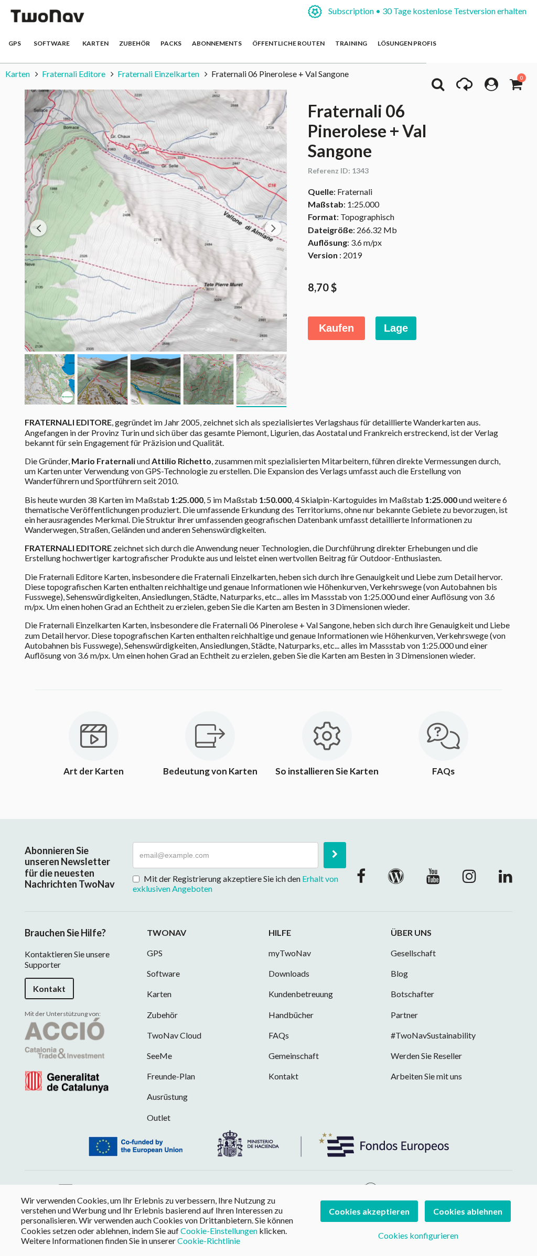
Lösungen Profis (407, 43)
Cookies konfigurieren (418, 1235)
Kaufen (336, 328)
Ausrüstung (167, 1096)
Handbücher (291, 1015)
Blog (399, 973)
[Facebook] (361, 875)
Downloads (288, 973)
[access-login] (491, 87)
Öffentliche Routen (288, 43)
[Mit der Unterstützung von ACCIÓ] (67, 1054)
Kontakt (49, 988)
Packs (170, 43)
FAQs (278, 1035)
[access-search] (437, 87)
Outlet (158, 1117)
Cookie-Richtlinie (208, 1241)
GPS (15, 43)
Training (351, 43)
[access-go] (464, 87)
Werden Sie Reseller (426, 1056)
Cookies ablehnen (467, 1211)
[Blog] (396, 875)
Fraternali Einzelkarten (158, 74)
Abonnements (217, 43)
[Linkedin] (505, 875)
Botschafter (412, 994)
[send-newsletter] (335, 855)
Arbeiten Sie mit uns (426, 1076)
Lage (396, 328)
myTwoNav (289, 953)
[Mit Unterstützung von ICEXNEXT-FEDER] (268, 1142)
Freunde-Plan (171, 1076)
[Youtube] (433, 875)
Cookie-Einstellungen (218, 1231)
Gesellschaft (413, 953)
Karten (95, 43)
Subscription (427, 11)
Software (53, 43)
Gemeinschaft (293, 1056)
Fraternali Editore (73, 74)
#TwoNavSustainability (433, 1035)
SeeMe (159, 1056)
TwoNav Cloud (174, 1035)
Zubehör (134, 43)
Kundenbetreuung (300, 994)
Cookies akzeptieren (369, 1211)
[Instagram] (469, 875)
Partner (404, 1015)
